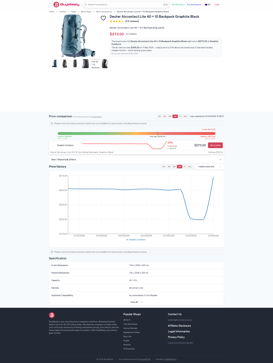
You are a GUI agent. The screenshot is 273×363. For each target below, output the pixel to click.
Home (51, 12)
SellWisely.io (170, 359)
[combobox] (126, 4)
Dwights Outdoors (65, 145)
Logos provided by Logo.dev (180, 343)
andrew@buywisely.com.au (180, 320)
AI (166, 5)
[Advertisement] (136, 92)
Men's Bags (86, 12)
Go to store (215, 145)
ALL (185, 116)
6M (175, 116)
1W (159, 116)
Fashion (62, 12)
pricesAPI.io (97, 117)
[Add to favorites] (103, 18)
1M (165, 116)
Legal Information (179, 331)
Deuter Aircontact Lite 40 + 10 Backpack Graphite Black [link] (143, 12)
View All (134, 302)
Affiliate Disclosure (179, 325)
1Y (180, 116)
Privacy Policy (176, 337)
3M (169, 116)
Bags (73, 12)
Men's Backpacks (104, 12)
